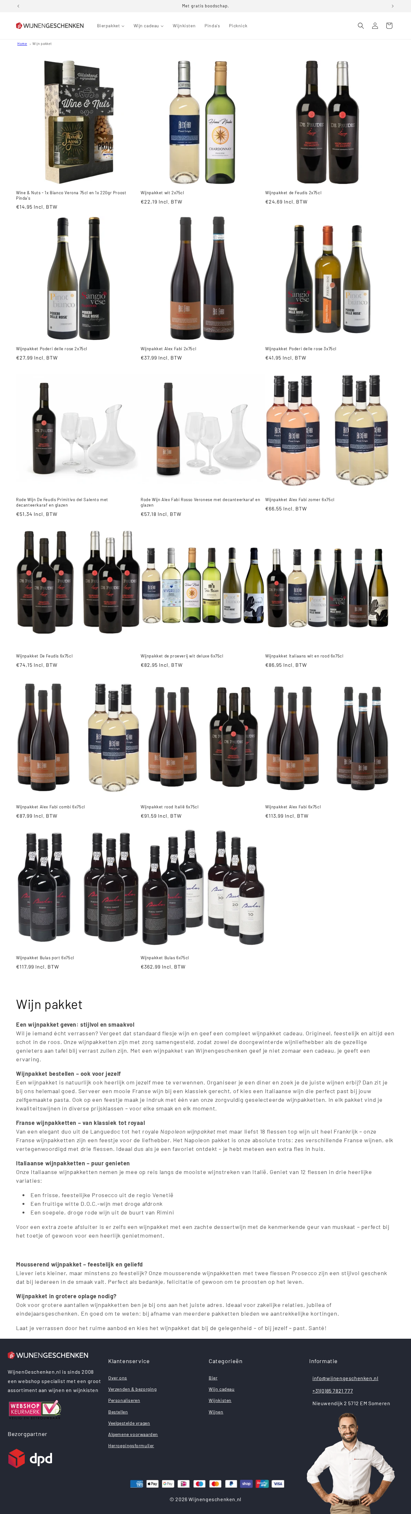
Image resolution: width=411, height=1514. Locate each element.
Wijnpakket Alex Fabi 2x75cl (168, 348)
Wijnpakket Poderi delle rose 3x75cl (301, 348)
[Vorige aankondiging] (18, 6)
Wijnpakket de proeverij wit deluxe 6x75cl (182, 655)
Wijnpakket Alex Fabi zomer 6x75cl (300, 499)
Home (22, 44)
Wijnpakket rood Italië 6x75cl (169, 806)
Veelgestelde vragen (129, 1423)
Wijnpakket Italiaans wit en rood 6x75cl (304, 655)
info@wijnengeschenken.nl (345, 1378)
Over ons (117, 1377)
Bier (213, 1377)
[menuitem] (110, 25)
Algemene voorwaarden (133, 1434)
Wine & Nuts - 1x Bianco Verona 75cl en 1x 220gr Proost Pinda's (71, 195)
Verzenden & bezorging (132, 1389)
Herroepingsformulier (131, 1445)
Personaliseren (124, 1400)
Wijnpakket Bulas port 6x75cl (45, 957)
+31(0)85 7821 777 (332, 1391)
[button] (361, 26)
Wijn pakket (42, 44)
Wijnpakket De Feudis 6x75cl (44, 655)
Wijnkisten (220, 1400)
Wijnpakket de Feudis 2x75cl (293, 192)
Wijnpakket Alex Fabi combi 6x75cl (50, 806)
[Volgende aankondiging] (393, 6)
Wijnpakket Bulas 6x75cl (165, 957)
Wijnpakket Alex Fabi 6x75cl (293, 806)
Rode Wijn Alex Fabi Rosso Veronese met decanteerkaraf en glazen (200, 502)
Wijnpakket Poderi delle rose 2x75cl (51, 348)
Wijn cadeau (222, 1389)
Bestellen (118, 1411)
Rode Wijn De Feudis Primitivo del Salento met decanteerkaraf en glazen (62, 502)
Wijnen (216, 1411)
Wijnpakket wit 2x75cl (162, 192)
